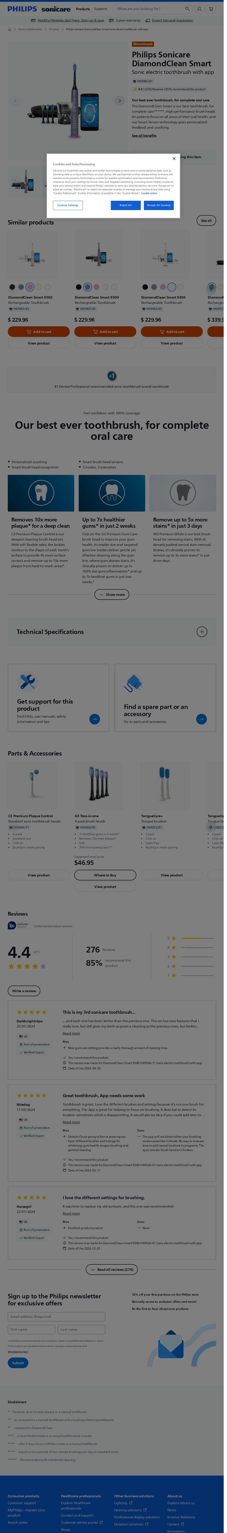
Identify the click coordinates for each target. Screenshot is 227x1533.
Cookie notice (149, 193)
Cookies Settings (67, 205)
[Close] (174, 158)
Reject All (126, 205)
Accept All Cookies (159, 205)
